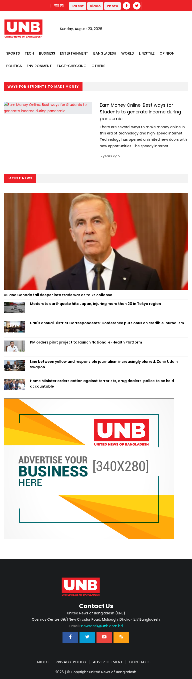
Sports (13, 53)
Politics (14, 65)
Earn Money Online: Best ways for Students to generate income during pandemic (140, 112)
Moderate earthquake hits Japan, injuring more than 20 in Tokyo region (95, 303)
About (43, 661)
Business (47, 53)
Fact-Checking (71, 65)
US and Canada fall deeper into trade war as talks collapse (58, 294)
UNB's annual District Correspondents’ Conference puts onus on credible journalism (107, 322)
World (127, 53)
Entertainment (74, 53)
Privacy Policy (71, 661)
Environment (39, 65)
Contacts (140, 661)
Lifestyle (146, 53)
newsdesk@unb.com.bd (96, 625)
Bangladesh (104, 53)
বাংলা (59, 5)
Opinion (167, 53)
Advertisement (108, 661)
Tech (29, 53)
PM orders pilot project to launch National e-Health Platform (86, 342)
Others (98, 65)
